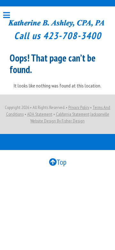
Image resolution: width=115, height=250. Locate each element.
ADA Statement (39, 114)
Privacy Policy (78, 107)
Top (61, 162)
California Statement (72, 114)
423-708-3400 (72, 35)
